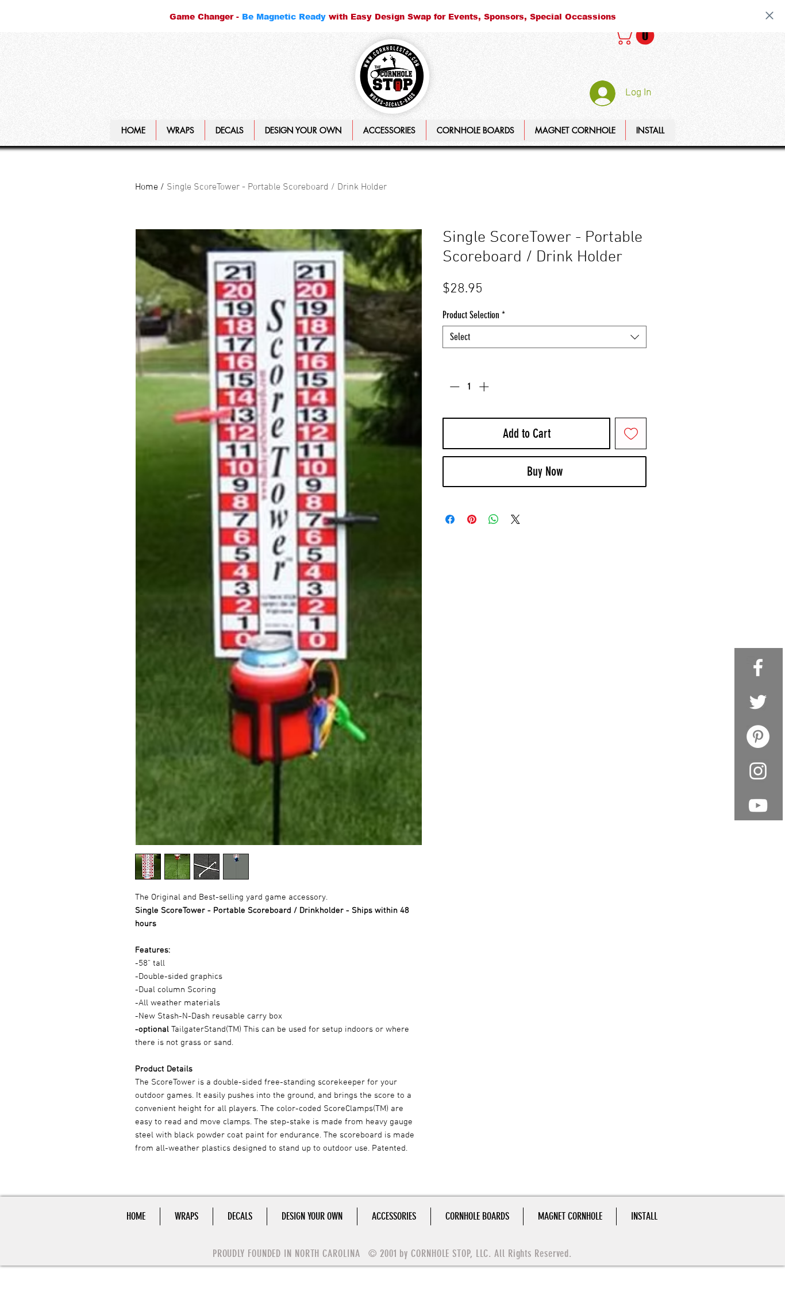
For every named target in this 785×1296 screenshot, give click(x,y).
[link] (636, 35)
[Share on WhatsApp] (494, 519)
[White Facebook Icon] (757, 667)
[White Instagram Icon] (757, 770)
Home (146, 187)
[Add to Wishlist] (631, 433)
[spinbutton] (469, 386)
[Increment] (485, 386)
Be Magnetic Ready (284, 16)
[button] (303, 130)
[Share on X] (515, 519)
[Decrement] (453, 386)
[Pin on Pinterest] (472, 519)
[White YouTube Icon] (757, 805)
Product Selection (473, 315)
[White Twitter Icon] (757, 702)
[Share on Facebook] (450, 519)
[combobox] (544, 337)
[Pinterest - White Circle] (757, 736)
